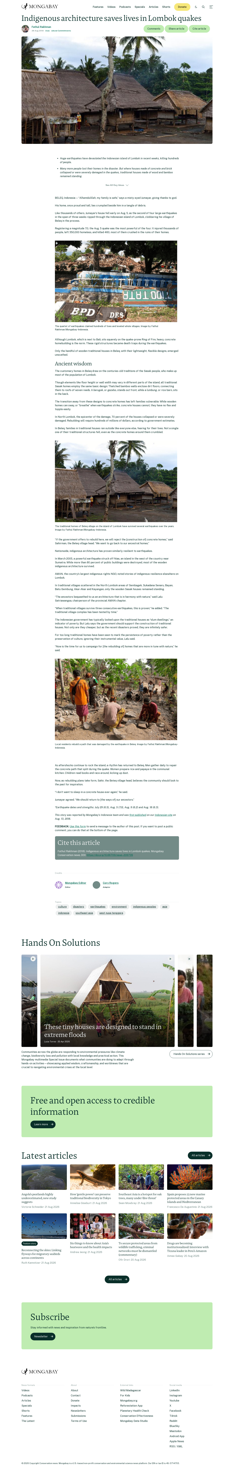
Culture (62, 906)
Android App (177, 1436)
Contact (76, 1395)
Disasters (78, 906)
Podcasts (125, 6)
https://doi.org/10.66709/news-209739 (110, 855)
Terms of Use (79, 1420)
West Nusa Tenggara (111, 913)
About (74, 1390)
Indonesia (63, 913)
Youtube (174, 1400)
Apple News (177, 1441)
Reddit (173, 1420)
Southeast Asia (84, 913)
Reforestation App (131, 1405)
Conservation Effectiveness (136, 1415)
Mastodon (175, 1431)
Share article (176, 28)
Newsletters (78, 1410)
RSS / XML (176, 1446)
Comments (153, 28)
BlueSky (175, 1426)
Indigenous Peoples (144, 906)
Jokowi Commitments (61, 31)
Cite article (199, 28)
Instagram (176, 1395)
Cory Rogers (111, 882)
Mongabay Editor (75, 882)
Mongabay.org (128, 1400)
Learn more (41, 1124)
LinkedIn (175, 1390)
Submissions (78, 1415)
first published (137, 815)
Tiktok (173, 1415)
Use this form (78, 826)
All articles (198, 1155)
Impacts (76, 1405)
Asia (47, 31)
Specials (140, 6)
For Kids (125, 1395)
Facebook (175, 1410)
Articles (153, 6)
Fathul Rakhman (41, 26)
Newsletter (41, 1336)
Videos (111, 6)
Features (98, 6)
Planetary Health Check (134, 1410)
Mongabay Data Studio (134, 1420)
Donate (182, 6)
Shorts (166, 6)
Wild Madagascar (130, 1390)
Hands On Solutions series (189, 1054)
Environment (119, 906)
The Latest (28, 1420)
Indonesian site (163, 815)
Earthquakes (97, 906)
